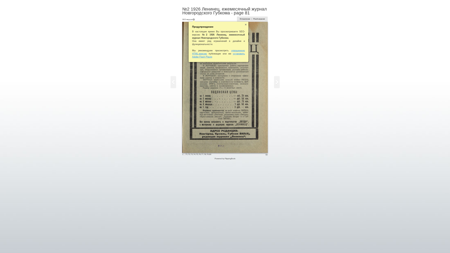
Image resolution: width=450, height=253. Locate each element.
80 (210, 154)
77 (202, 154)
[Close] (246, 24)
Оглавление (245, 19)
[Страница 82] (276, 82)
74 (194, 154)
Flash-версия (259, 19)
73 (192, 154)
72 (189, 154)
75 (197, 154)
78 (205, 154)
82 (267, 155)
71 (186, 154)
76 (200, 154)
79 (208, 154)
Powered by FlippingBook (225, 159)
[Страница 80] (173, 82)
